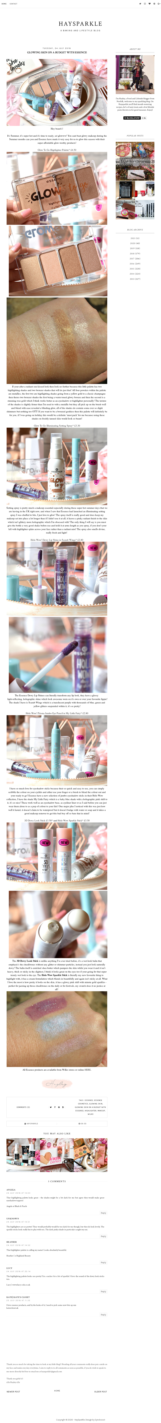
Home (4, 4)
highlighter (91, 1111)
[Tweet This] (50, 1107)
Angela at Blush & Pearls (16, 1206)
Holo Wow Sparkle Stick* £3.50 (74, 820)
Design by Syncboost (95, 1420)
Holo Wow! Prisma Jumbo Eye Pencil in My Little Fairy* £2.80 (57, 713)
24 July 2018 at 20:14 (18, 1271)
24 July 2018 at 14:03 (18, 1193)
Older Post (100, 1392)
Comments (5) (23, 1107)
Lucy (9, 1268)
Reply (103, 1213)
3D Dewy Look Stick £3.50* (38, 820)
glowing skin (96, 1104)
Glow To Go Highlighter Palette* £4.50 (57, 149)
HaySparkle (80, 1420)
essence (89, 1100)
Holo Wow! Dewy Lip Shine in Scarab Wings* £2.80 (57, 539)
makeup (101, 1111)
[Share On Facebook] (54, 1107)
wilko (90, 1114)
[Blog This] (63, 1107)
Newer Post (13, 1392)
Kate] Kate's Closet (18, 1297)
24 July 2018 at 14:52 (18, 1245)
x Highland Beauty (23, 1255)
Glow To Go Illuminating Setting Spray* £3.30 (57, 425)
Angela (11, 1189)
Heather (11, 1242)
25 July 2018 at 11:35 (18, 1300)
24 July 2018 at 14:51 (18, 1222)
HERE (88, 1069)
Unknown (12, 1218)
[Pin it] (59, 1107)
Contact (13, 4)
